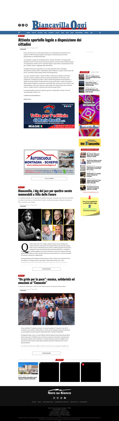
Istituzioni (40, 32)
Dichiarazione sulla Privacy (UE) (62, 402)
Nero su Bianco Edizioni (48, 402)
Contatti (39, 402)
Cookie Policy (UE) (74, 402)
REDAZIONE (23, 49)
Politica (34, 32)
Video (91, 32)
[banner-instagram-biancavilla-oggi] (89, 136)
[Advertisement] (59, 9)
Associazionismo (79, 32)
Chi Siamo (34, 402)
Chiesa (67, 32)
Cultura (57, 32)
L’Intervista (51, 32)
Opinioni (86, 32)
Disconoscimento (83, 402)
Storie (62, 32)
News (45, 32)
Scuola (71, 32)
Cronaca (28, 32)
